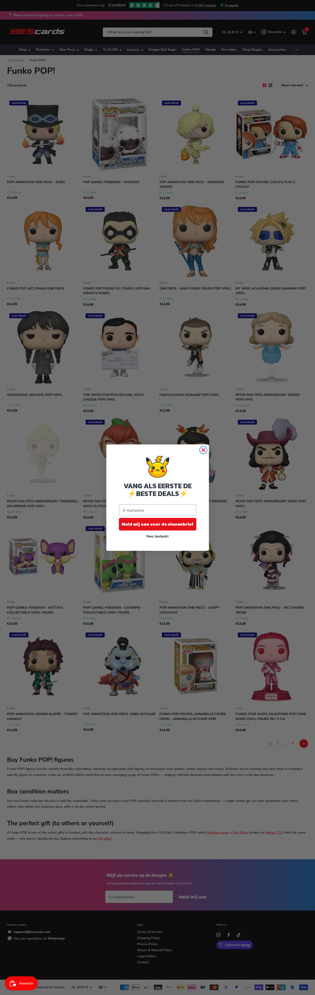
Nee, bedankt (157, 536)
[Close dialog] (203, 450)
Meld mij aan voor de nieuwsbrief (158, 524)
